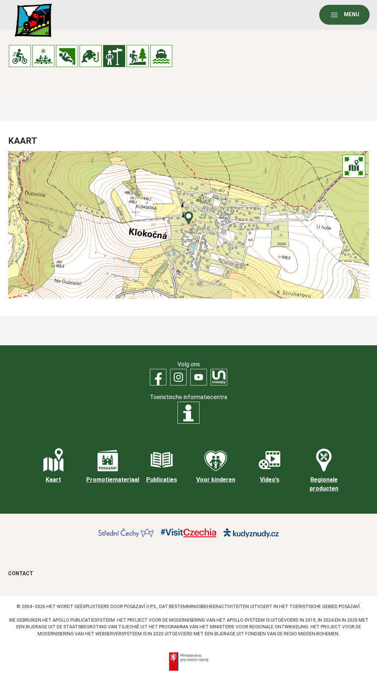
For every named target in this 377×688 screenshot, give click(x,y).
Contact (20, 573)
